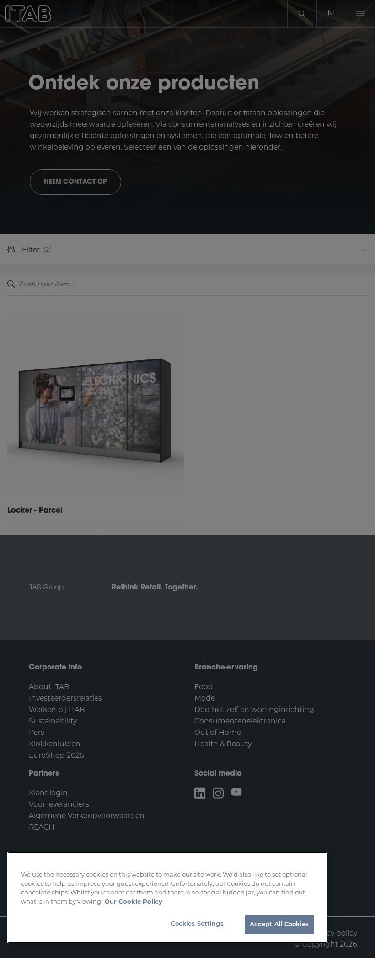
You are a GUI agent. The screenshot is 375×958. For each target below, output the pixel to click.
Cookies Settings (197, 924)
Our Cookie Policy (133, 901)
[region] (167, 897)
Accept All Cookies (279, 924)
